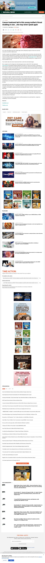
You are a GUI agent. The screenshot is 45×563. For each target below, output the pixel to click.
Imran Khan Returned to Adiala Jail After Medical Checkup (13, 428)
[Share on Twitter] (8, 30)
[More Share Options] (21, 30)
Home (3, 20)
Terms (30, 551)
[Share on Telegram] (11, 30)
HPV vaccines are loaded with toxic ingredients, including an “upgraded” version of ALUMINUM (26, 243)
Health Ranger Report (6, 482)
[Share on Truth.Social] (16, 30)
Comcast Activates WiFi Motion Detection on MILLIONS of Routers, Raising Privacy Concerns (19, 403)
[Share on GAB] (13, 30)
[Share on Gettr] (18, 30)
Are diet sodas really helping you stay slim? (10, 454)
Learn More (5, 560)
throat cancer (20, 32)
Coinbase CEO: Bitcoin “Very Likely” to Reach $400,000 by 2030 (14, 425)
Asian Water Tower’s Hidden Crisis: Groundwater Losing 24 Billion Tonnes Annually (17, 419)
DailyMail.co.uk (5, 103)
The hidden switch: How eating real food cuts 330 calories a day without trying (16, 449)
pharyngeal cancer (14, 32)
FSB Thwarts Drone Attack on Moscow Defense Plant (12, 400)
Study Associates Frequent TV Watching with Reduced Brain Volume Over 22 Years (17, 440)
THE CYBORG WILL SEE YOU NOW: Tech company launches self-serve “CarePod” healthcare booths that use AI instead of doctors (28, 164)
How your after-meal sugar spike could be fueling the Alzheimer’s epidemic (15, 422)
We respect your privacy (22, 543)
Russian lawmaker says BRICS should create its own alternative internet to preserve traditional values (27, 183)
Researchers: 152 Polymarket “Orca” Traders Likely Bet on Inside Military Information (17, 417)
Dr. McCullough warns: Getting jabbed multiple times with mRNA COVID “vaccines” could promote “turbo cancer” (27, 262)
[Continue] (33, 541)
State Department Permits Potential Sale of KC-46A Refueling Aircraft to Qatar (16, 394)
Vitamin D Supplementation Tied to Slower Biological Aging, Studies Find (15, 446)
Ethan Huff (21, 143)
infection (9, 32)
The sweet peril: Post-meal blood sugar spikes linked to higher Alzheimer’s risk (16, 451)
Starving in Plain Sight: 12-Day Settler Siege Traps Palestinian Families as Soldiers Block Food (19, 397)
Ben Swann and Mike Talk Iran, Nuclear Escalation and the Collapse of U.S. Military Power (26, 519)
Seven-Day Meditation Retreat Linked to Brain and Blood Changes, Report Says (16, 391)
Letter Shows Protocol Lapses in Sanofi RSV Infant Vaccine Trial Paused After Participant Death (20, 405)
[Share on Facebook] (6, 30)
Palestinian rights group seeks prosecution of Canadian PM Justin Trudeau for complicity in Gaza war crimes (28, 154)
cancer (6, 32)
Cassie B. (21, 152)
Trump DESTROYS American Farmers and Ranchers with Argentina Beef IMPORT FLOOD (26, 500)
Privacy (27, 551)
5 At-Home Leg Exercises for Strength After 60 (11, 460)
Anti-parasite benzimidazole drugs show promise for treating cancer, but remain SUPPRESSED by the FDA (28, 253)
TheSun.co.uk (5, 105)
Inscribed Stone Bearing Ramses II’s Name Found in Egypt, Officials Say (15, 431)
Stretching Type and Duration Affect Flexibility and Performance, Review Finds (16, 443)
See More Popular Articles (22, 463)
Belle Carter (21, 133)
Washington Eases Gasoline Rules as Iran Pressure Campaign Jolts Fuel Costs (16, 408)
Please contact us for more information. (8, 287)
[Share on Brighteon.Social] (3, 30)
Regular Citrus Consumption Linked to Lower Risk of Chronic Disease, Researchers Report (18, 457)
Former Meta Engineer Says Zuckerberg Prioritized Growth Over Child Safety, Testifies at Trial (19, 414)
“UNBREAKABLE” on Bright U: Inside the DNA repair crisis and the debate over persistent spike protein (21, 411)
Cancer (6, 20)
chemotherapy (5, 65)
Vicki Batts (11, 27)
